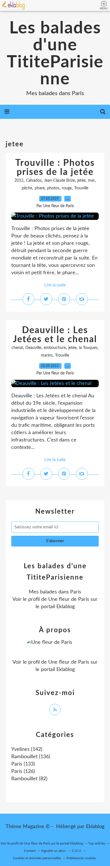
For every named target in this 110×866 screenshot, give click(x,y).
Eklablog (95, 826)
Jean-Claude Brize (59, 181)
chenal (17, 348)
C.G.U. (77, 850)
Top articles (96, 843)
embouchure (55, 348)
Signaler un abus (54, 850)
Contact (30, 850)
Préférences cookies (81, 858)
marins (46, 355)
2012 (18, 181)
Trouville (81, 188)
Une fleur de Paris (68, 599)
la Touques (88, 348)
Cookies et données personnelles (37, 858)
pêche (27, 188)
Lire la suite (55, 285)
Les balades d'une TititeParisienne (55, 54)
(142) (26, 749)
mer (91, 181)
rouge (67, 188)
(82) (29, 778)
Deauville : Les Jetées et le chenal (55, 335)
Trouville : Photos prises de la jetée (55, 167)
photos (53, 188)
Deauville (33, 348)
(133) (23, 764)
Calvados (33, 181)
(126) (23, 771)
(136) (30, 756)
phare (40, 188)
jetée (81, 181)
